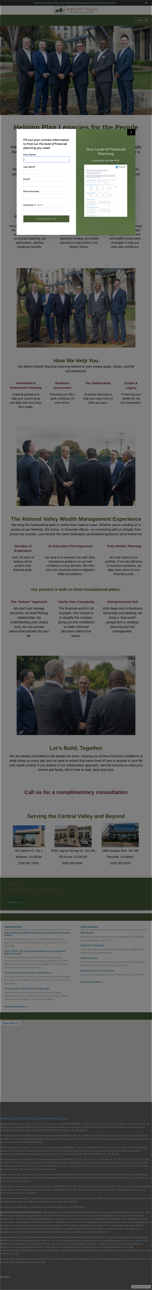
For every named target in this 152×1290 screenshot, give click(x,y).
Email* (26, 179)
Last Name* (29, 167)
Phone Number (31, 191)
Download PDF (46, 219)
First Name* (29, 155)
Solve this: (33, 205)
